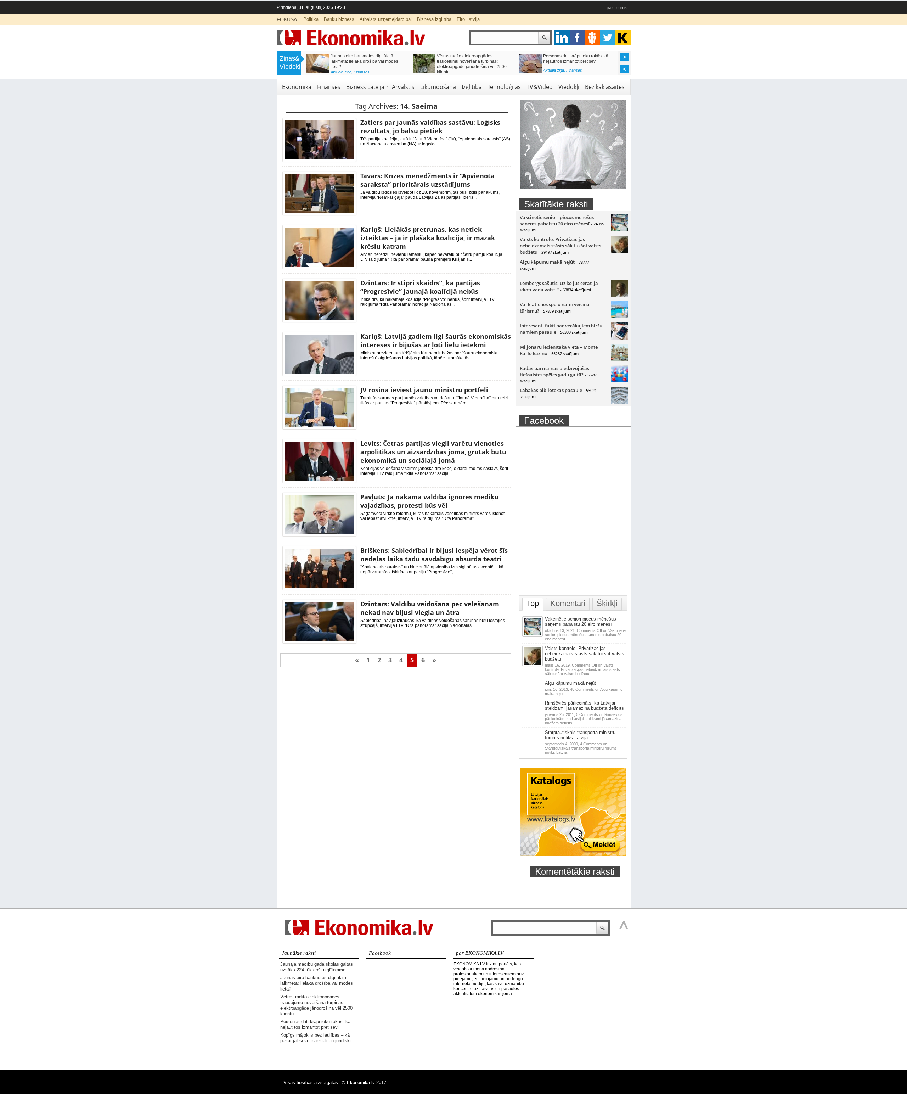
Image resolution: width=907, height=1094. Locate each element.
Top (532, 603)
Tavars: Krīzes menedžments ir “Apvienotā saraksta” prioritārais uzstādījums (427, 180)
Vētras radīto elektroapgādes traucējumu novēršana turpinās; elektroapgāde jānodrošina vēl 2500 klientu (448, 64)
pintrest (592, 37)
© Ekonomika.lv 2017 (364, 1082)
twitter (607, 37)
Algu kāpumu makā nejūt (547, 262)
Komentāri (567, 603)
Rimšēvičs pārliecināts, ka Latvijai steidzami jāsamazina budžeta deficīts (584, 705)
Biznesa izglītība (434, 19)
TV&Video (539, 87)
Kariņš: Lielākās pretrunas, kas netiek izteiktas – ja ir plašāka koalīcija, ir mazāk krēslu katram (427, 238)
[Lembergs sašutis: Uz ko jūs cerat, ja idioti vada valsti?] (619, 295)
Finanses (338, 72)
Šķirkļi (607, 603)
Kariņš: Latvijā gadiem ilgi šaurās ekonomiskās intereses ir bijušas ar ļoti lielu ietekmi (435, 340)
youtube (623, 37)
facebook (577, 37)
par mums (617, 8)
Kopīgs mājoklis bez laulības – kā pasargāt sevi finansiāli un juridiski (315, 1037)
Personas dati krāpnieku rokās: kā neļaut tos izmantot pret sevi (552, 59)
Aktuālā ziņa (317, 72)
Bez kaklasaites (605, 87)
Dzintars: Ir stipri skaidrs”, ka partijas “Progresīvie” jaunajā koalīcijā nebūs (420, 287)
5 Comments (583, 718)
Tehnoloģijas (504, 87)
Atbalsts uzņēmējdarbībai (386, 19)
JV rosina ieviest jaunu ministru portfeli (424, 390)
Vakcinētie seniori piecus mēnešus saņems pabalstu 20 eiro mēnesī (557, 220)
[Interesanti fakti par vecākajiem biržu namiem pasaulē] (619, 338)
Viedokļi (568, 87)
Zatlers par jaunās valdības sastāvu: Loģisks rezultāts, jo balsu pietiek (430, 126)
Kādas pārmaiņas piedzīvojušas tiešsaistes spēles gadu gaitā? (554, 371)
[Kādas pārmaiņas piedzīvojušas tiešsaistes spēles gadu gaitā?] (619, 380)
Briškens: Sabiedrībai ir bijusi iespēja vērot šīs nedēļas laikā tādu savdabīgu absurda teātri (434, 554)
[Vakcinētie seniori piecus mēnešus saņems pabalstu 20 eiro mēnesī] (619, 229)
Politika (311, 19)
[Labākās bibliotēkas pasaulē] (619, 402)
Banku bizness (339, 19)
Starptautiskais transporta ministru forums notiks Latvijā (580, 735)
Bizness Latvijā (365, 87)
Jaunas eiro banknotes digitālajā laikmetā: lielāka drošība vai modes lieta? (340, 61)
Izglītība (472, 87)
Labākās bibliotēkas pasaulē (551, 390)
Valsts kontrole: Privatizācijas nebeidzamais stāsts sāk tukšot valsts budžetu (560, 245)
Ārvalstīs (403, 87)
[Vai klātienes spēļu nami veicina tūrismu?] (619, 316)
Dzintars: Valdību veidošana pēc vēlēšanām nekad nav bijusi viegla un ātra (429, 608)
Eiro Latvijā (468, 19)
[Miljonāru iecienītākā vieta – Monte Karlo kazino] (619, 359)
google (562, 37)
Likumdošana (438, 87)
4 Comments (581, 748)
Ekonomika (296, 87)
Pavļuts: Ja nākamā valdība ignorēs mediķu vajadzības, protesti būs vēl (429, 501)
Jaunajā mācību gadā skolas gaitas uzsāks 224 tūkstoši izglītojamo (316, 966)
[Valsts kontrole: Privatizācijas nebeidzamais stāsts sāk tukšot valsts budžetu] (619, 251)
